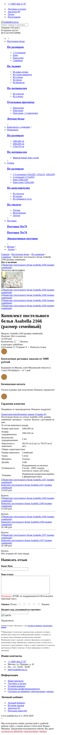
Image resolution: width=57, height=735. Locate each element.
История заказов (16, 705)
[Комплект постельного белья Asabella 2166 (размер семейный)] (28, 267)
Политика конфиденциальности (24, 688)
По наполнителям (18, 187)
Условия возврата (16, 686)
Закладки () (14, 708)
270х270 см (18, 146)
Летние (16, 215)
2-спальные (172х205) (23, 177)
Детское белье (15, 118)
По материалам (17, 88)
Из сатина (18, 77)
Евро (15, 55)
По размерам (15, 47)
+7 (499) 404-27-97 (17, 661)
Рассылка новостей (17, 710)
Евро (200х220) (20, 179)
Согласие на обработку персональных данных (31, 691)
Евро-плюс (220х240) (23, 182)
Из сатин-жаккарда (22, 74)
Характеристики (9, 414)
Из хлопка (18, 96)
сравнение (17, 344)
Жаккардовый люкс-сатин (26, 157)
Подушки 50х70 (17, 226)
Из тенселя (18, 94)
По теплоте (14, 204)
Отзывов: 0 (21, 347)
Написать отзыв (38, 347)
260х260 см (18, 144)
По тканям (14, 66)
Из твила (17, 80)
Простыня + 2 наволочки (25, 113)
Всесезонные (19, 213)
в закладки (6, 344)
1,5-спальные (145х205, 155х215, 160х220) (34, 174)
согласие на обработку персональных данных (24, 731)
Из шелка (17, 196)
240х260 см (18, 141)
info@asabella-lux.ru (17, 669)
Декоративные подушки (22, 238)
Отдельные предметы (20, 102)
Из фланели (19, 82)
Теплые (16, 210)
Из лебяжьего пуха (22, 199)
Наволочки (18, 108)
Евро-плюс (18, 58)
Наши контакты (16, 681)
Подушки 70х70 (17, 232)
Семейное (18, 60)
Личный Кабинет (16, 703)
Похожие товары (26, 414)
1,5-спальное (19, 52)
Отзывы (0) (40, 414)
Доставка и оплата (17, 683)
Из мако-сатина (20, 72)
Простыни (18, 110)
